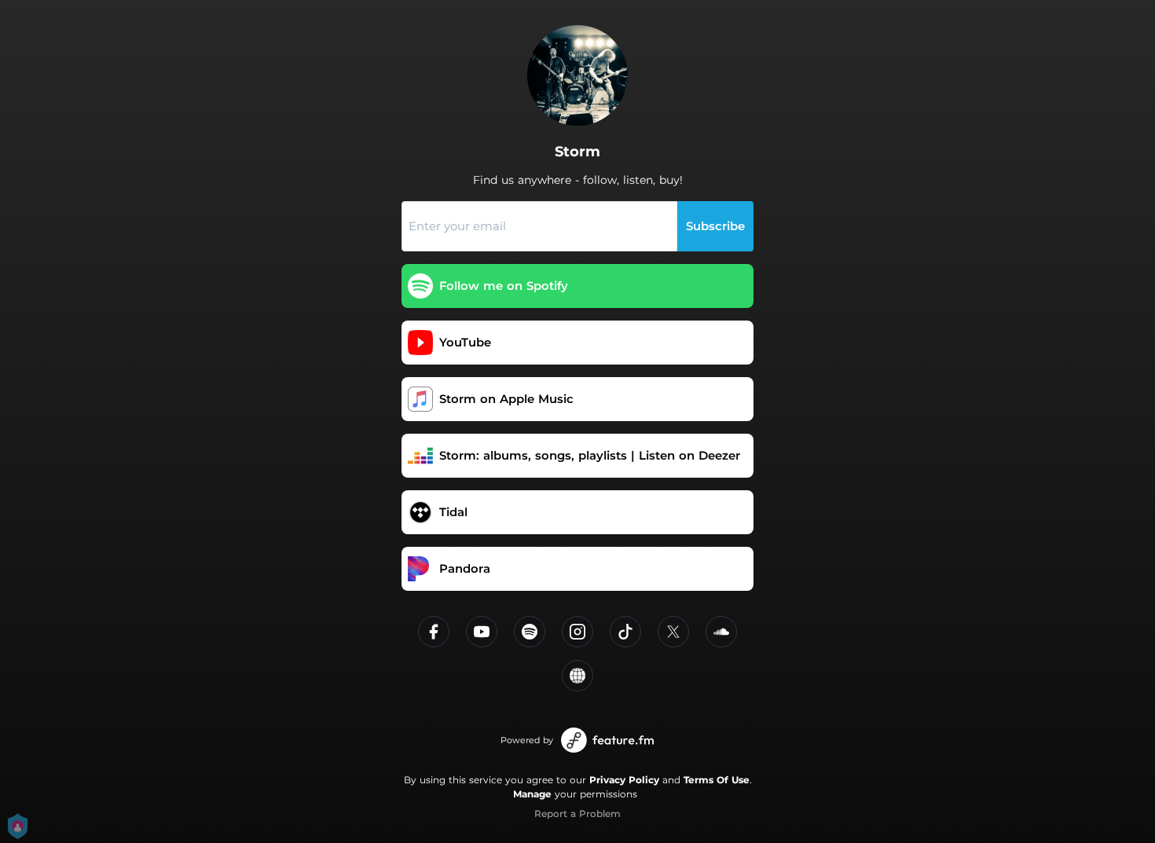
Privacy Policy (624, 780)
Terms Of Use (717, 780)
